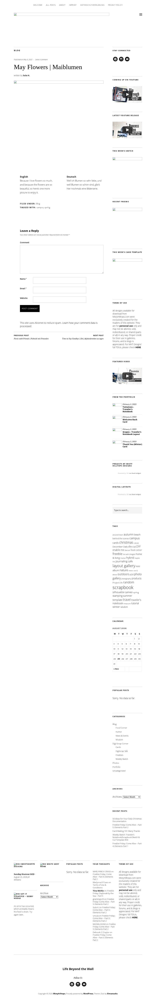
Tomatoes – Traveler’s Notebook (128, 409)
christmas (126, 542)
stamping (117, 595)
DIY (138, 546)
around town (118, 534)
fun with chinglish (129, 554)
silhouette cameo (123, 592)
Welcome (37, 5)
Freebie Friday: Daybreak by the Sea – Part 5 (103, 893)
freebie (117, 554)
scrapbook (123, 587)
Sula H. (26, 75)
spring (47, 207)
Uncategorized (119, 770)
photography (126, 578)
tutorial (135, 603)
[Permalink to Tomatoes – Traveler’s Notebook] (117, 407)
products (136, 578)
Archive (44, 893)
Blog (17, 50)
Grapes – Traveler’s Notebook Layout (132, 433)
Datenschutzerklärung (92, 5)
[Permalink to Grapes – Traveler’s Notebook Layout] (117, 432)
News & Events (122, 735)
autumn (129, 534)
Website (23, 298)
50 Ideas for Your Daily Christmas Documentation (127, 820)
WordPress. (88, 993)
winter (116, 607)
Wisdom (119, 739)
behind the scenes (121, 538)
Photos (116, 763)
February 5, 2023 (129, 404)
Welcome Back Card (130, 420)
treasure (127, 603)
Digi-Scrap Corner (120, 743)
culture (136, 543)
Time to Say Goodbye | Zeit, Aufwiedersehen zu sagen (83, 337)
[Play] (127, 94)
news (131, 570)
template (117, 600)
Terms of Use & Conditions (99, 886)
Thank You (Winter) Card (132, 445)
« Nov (116, 669)
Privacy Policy (115, 5)
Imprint (73, 5)
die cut (132, 546)
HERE (138, 347)
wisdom (124, 606)
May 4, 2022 (27, 59)
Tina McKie (98, 890)
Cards (118, 747)
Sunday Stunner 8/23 (24, 874)
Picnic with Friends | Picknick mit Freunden (31, 337)
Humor (123, 558)
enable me (118, 550)
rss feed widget (135, 473)
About (62, 5)
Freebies (119, 755)
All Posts (51, 5)
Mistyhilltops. (59, 993)
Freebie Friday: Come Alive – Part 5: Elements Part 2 (127, 826)
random (128, 582)
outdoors (123, 574)
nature (124, 570)
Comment (24, 242)
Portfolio (116, 767)
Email (23, 288)
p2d (131, 574)
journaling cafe (124, 561)
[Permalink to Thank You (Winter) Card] (117, 445)
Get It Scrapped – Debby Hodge (23, 896)
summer (127, 595)
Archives (117, 796)
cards (116, 542)
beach (137, 534)
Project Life (117, 582)
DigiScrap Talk (122, 751)
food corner (136, 550)
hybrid (130, 557)
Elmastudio (112, 993)
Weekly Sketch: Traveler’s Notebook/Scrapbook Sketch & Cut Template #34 (126, 837)
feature (127, 550)
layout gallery (124, 565)
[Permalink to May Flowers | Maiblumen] (59, 82)
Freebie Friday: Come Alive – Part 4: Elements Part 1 (127, 844)
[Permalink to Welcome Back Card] (117, 420)
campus (40, 207)
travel (127, 599)
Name (23, 279)
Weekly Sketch (122, 759)
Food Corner (121, 727)
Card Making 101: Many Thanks (126, 831)
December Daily (120, 546)
